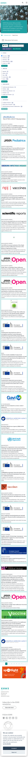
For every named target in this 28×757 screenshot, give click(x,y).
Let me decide (7, 743)
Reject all (14, 752)
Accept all (14, 748)
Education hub (7, 35)
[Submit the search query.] (10, 46)
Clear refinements (17, 48)
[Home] (4, 3)
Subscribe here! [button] (9, 707)
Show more (4, 65)
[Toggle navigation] (26, 2)
